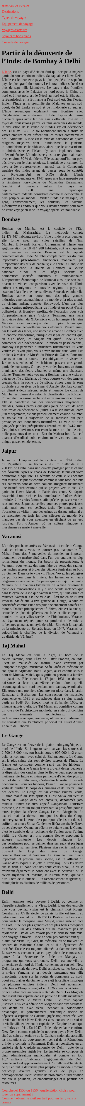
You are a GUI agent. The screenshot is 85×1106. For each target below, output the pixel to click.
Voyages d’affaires (14, 30)
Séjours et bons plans (16, 36)
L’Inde (6, 72)
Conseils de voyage (15, 42)
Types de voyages (14, 18)
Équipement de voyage (17, 24)
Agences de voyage (15, 5)
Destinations (10, 11)
